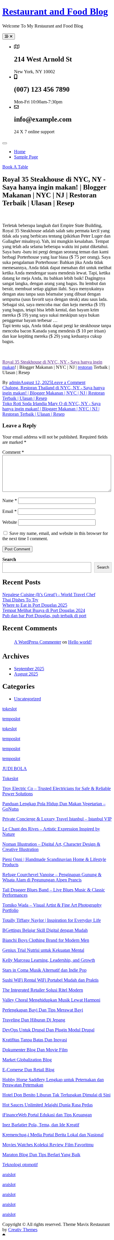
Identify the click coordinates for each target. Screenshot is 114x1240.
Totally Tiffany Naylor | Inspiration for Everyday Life (51, 920)
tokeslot (9, 708)
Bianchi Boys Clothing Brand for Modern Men (45, 940)
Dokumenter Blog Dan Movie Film (35, 1049)
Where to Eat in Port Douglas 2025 (34, 605)
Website (9, 522)
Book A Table (15, 166)
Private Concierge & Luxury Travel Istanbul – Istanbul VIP (57, 818)
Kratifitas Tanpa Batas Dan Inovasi (34, 1039)
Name (9, 500)
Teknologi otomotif (20, 1164)
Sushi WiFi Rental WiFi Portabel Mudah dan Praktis (50, 980)
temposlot (11, 718)
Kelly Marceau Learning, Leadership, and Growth (48, 960)
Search (9, 559)
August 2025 (26, 673)
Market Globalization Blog (27, 1059)
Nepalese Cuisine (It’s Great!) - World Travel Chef (48, 594)
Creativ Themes (22, 1229)
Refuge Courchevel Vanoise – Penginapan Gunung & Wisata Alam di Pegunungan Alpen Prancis (51, 877)
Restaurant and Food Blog (55, 11)
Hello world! (80, 641)
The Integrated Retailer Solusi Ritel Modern (42, 989)
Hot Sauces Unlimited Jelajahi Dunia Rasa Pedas (47, 1104)
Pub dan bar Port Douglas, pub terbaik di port (44, 615)
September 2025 (29, 668)
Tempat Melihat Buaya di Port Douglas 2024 (43, 610)
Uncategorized (27, 698)
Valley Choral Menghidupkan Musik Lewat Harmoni (51, 999)
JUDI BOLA (14, 768)
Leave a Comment (68, 382)
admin (14, 382)
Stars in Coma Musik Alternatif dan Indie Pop (44, 970)
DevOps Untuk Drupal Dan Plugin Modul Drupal (48, 1029)
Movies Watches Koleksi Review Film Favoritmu (48, 1144)
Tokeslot (10, 778)
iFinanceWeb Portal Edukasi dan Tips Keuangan (47, 1114)
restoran (85, 367)
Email (9, 511)
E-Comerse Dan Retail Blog (28, 1069)
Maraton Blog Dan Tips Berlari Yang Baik (41, 1154)
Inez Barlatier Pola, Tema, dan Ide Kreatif (40, 1124)
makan (8, 367)
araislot (8, 1174)
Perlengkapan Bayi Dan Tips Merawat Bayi (42, 1009)
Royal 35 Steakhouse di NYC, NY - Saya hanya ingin (52, 361)
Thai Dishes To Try (20, 599)
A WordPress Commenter (37, 641)
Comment (13, 452)
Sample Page (26, 156)
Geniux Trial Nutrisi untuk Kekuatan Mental (43, 950)
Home (19, 151)
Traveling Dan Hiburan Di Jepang (33, 1019)
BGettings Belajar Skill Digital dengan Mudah (45, 930)
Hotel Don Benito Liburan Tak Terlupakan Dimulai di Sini (56, 1094)
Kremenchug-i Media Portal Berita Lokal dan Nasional (52, 1134)
